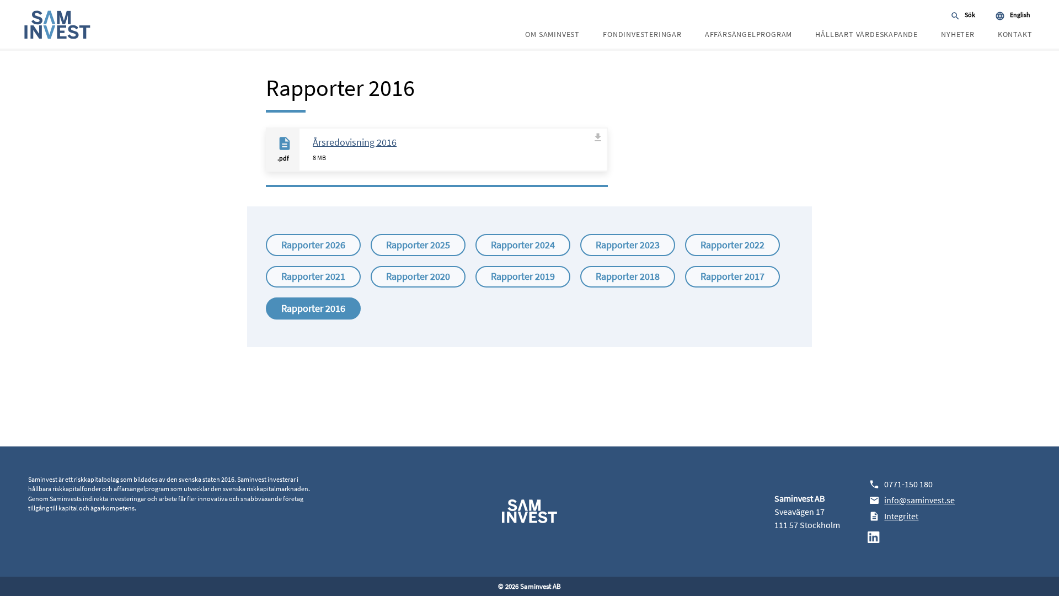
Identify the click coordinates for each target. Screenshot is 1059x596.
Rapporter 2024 (523, 244)
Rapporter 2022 (732, 244)
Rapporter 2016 (313, 308)
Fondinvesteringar (642, 34)
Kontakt (1015, 34)
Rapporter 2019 (523, 276)
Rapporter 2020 (418, 276)
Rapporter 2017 (732, 276)
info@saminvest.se (919, 499)
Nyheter (958, 34)
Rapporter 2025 (418, 244)
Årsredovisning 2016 (355, 142)
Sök (970, 14)
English (1020, 14)
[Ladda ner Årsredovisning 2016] (597, 151)
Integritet (901, 516)
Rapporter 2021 (313, 276)
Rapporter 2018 (628, 276)
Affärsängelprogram (748, 34)
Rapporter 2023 (628, 244)
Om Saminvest (552, 34)
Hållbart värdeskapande (866, 34)
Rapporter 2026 (313, 244)
